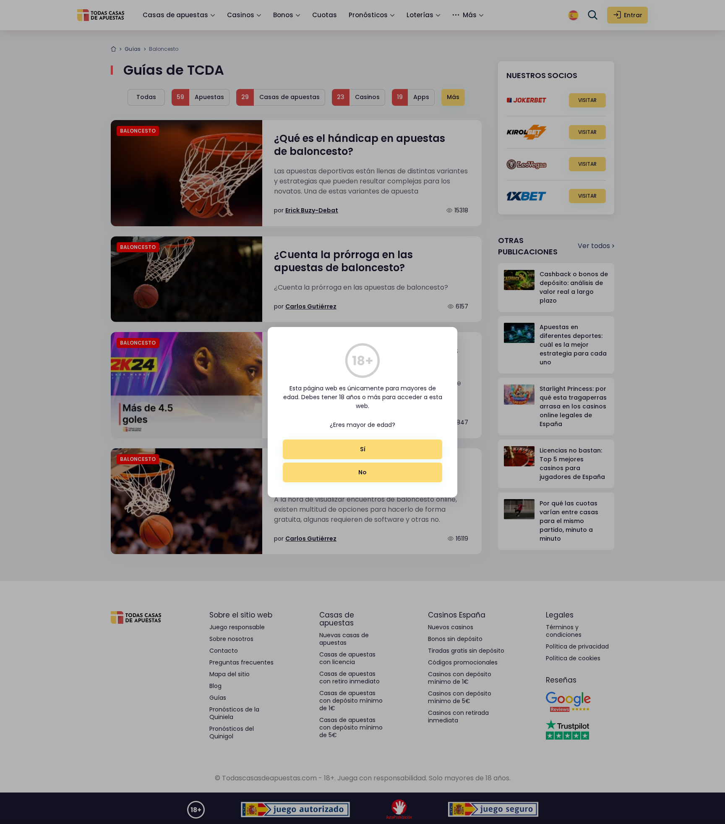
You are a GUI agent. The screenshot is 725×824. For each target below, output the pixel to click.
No (362, 472)
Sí (362, 449)
